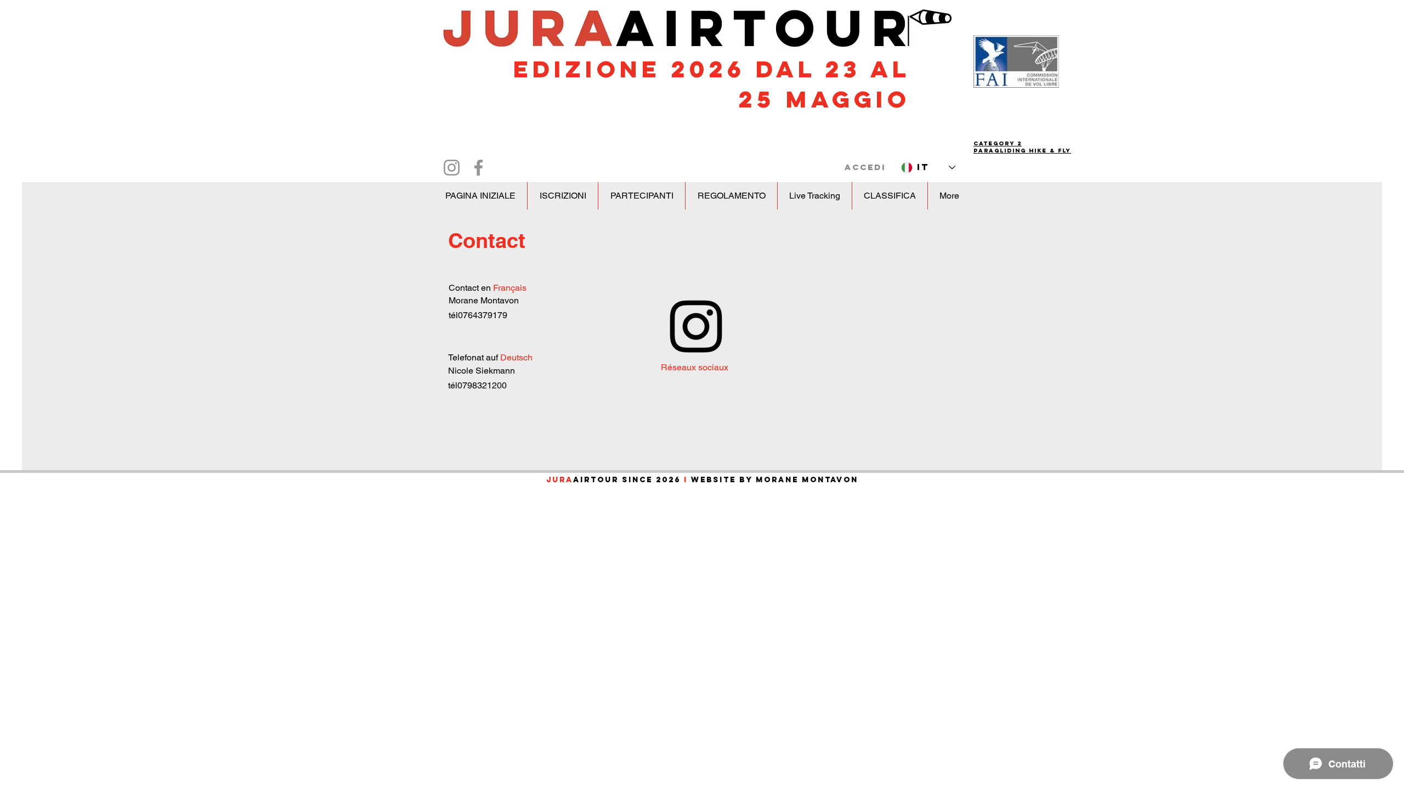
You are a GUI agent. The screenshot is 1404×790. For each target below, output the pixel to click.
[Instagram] (451, 167)
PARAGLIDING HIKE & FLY (1022, 150)
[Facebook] (478, 167)
